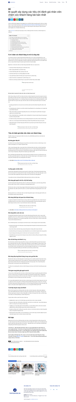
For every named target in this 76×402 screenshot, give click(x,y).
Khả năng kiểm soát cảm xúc (16, 44)
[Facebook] (9, 19)
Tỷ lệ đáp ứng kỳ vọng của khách (16, 49)
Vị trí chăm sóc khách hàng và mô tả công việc (18, 37)
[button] (66, 2)
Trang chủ (41, 2)
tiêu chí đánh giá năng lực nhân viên (17, 341)
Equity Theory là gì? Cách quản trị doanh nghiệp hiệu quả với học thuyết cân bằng (28, 373)
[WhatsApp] (17, 19)
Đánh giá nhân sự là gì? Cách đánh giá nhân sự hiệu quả (24, 160)
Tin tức (63, 2)
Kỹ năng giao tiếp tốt (14, 39)
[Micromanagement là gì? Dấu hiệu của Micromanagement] (14, 367)
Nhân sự (46, 2)
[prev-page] (9, 377)
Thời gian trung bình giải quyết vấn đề (17, 48)
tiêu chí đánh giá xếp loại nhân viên (14, 342)
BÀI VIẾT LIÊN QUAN (12, 361)
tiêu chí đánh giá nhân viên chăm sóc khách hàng (31, 24)
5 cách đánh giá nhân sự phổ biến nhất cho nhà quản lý (38, 357)
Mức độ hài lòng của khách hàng (16, 45)
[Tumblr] (22, 19)
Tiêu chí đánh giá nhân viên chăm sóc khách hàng (19, 38)
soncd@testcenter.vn (34, 399)
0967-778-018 (29, 394)
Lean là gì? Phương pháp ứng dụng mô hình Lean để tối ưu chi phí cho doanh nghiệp (40, 373)
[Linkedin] (20, 19)
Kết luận (11, 50)
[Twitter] (12, 19)
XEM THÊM (19, 361)
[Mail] (57, 389)
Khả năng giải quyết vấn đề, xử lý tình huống (18, 42)
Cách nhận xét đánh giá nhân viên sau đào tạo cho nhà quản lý (25, 209)
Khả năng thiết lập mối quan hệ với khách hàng (18, 43)
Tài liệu (59, 2)
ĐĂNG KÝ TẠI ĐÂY (20, 336)
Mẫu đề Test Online (52, 2)
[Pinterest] (14, 19)
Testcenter (12, 30)
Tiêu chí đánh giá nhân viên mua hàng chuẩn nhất (17, 356)
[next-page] (10, 377)
